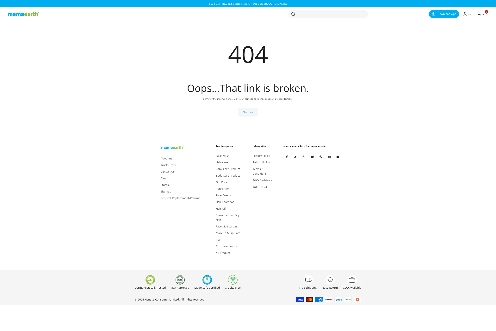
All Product (223, 253)
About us (166, 158)
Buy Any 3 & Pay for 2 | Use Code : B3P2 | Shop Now (249, 3)
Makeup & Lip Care (228, 233)
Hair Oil (221, 208)
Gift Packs (222, 182)
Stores (165, 185)
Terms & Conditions (260, 171)
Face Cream (223, 195)
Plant (219, 239)
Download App (446, 14)
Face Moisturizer (226, 226)
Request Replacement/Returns (180, 198)
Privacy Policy (261, 156)
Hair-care (222, 162)
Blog (163, 178)
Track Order (168, 165)
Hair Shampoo (225, 202)
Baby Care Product (228, 169)
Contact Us (168, 171)
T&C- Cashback (262, 180)
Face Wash (223, 156)
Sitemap (166, 191)
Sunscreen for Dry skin (227, 217)
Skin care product (227, 246)
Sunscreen (223, 189)
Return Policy (261, 162)
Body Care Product (228, 175)
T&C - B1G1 (260, 187)
